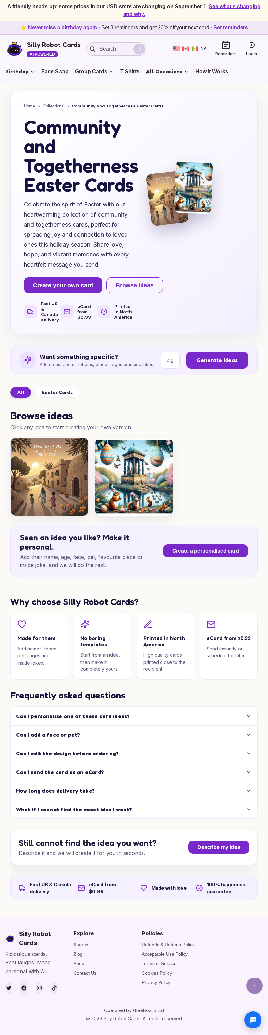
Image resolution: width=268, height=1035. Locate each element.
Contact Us (85, 973)
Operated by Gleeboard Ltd (134, 1010)
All (20, 392)
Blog (78, 954)
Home (29, 106)
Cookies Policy (157, 973)
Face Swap (55, 71)
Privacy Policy (156, 982)
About (80, 963)
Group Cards (91, 71)
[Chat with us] (252, 1019)
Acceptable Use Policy (165, 954)
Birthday (16, 71)
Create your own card (63, 285)
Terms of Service (159, 963)
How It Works (211, 71)
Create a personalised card (205, 551)
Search (81, 944)
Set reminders (230, 27)
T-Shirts (130, 71)
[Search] (139, 49)
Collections (53, 106)
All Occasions (164, 71)
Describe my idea (218, 847)
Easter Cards (57, 392)
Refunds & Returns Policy (168, 944)
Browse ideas (135, 285)
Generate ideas (217, 360)
